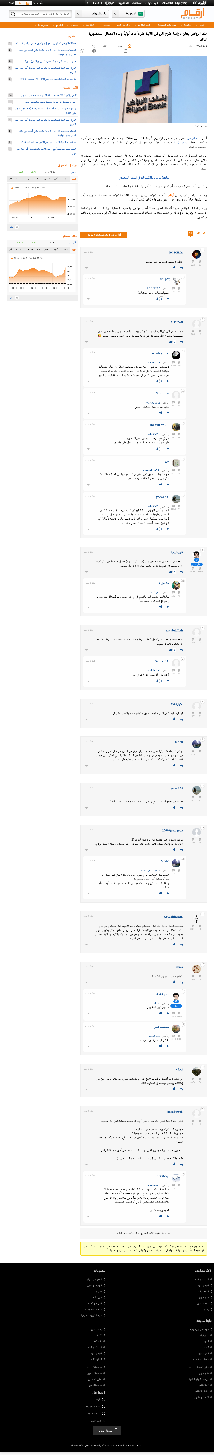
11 (10, 61)
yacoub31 (162, 497)
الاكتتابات (90, 24)
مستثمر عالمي (161, 1027)
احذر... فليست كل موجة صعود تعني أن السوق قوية (50, 61)
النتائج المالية (203, 1291)
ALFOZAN (177, 322)
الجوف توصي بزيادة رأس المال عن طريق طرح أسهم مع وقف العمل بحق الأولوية (47, 52)
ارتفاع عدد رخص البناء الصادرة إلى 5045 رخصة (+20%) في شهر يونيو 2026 (46, 111)
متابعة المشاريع (95, 1385)
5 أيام (65, 180)
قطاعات (187, 24)
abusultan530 (159, 425)
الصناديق (74, 24)
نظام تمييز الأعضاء (97, 1421)
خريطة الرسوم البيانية (199, 1329)
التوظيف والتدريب (94, 1285)
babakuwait (175, 1112)
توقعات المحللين (202, 1391)
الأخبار (201, 24)
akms (179, 967)
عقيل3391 (177, 704)
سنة (38, 180)
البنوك (206, 1341)
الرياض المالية (181, 142)
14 (10, 95)
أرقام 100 (97, 1341)
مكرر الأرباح (204, 1297)
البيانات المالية (143, 24)
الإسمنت (205, 1347)
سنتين (30, 180)
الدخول (35, 3)
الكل (11, 180)
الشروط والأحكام (95, 1303)
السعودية (131, 13)
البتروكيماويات (202, 1353)
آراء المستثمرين (202, 1303)
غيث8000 (163, 1176)
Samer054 (162, 661)
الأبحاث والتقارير (202, 1397)
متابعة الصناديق (94, 1373)
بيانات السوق (96, 1329)
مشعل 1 (164, 583)
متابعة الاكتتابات (94, 1367)
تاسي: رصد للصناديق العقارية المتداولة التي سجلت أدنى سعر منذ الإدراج (45, 70)
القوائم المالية (203, 1285)
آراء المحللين (204, 1385)
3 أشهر (56, 180)
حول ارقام (97, 1297)
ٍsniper (164, 279)
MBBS (179, 742)
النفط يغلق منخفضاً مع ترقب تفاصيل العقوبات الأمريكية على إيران (46, 151)
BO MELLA (176, 252)
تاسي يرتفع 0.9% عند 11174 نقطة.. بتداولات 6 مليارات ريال (48, 95)
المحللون (106, 24)
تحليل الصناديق (95, 1379)
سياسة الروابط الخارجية (91, 1315)
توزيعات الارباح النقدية (199, 1379)
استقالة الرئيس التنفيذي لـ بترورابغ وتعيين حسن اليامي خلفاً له (46, 43)
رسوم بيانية (43, 24)
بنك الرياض (193, 138)
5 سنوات (19, 180)
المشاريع (59, 24)
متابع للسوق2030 (172, 830)
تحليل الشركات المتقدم (199, 1367)
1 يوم (73, 180)
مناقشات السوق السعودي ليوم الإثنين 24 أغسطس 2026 (48, 79)
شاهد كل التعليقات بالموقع (102, 235)
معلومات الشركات (167, 24)
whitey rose (160, 353)
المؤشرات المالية (124, 24)
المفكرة (206, 1309)
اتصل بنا (98, 1291)
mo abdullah (174, 630)
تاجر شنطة (177, 552)
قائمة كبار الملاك (202, 1279)
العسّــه (179, 1070)
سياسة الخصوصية (93, 1309)
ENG (11, 3)
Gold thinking (173, 917)
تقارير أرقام (204, 1335)
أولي (167, 461)
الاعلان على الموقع (94, 1279)
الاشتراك (21, 3)
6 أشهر (47, 180)
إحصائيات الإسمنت (200, 1359)
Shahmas (162, 393)
